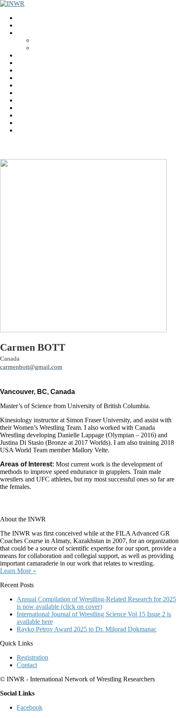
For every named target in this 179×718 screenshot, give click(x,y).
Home (25, 17)
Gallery (26, 115)
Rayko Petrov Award (44, 55)
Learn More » (18, 570)
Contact (27, 122)
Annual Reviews (39, 77)
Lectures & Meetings (44, 70)
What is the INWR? (43, 32)
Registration (32, 92)
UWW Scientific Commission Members (69, 130)
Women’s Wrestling (42, 85)
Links (24, 107)
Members (29, 100)
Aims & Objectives (58, 47)
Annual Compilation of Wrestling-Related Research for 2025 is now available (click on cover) (96, 603)
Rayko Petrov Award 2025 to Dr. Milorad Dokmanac (87, 629)
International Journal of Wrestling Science (71, 62)
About (41, 40)
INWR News (34, 25)
